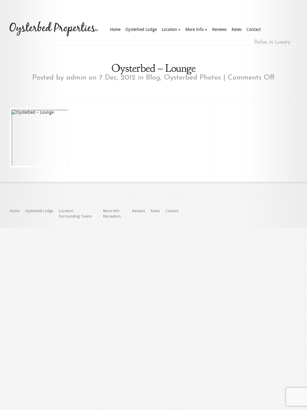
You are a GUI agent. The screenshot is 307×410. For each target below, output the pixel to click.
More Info (196, 29)
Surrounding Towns (75, 216)
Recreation (112, 216)
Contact (253, 29)
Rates (236, 29)
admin (76, 77)
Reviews (219, 29)
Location (171, 29)
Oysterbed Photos (192, 77)
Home (115, 29)
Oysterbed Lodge (141, 29)
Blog (153, 77)
